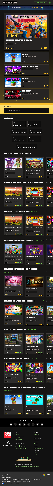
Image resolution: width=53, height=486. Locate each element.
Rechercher (7, 106)
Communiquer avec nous (38, 448)
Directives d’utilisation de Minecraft (22, 466)
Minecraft (17, 434)
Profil (35, 452)
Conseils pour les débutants (39, 440)
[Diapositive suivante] (50, 153)
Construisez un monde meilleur (21, 448)
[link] (11, 424)
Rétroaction (36, 443)
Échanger (35, 454)
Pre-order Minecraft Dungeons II (30, 7)
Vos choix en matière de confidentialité (11, 483)
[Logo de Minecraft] (9, 2)
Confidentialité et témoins (6, 477)
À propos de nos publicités (17, 481)
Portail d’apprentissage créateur (21, 445)
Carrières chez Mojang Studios (21, 446)
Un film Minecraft (18, 450)
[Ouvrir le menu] (49, 2)
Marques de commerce (6, 481)
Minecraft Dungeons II (19, 436)
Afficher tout (34, 211)
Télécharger (36, 446)
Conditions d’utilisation (36, 479)
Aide (34, 441)
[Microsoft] (46, 474)
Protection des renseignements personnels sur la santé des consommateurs (16, 479)
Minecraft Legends (18, 439)
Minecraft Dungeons (19, 437)
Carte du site (36, 445)
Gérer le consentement (34, 466)
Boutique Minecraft (37, 436)
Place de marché (37, 434)
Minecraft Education (19, 441)
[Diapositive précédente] (46, 153)
